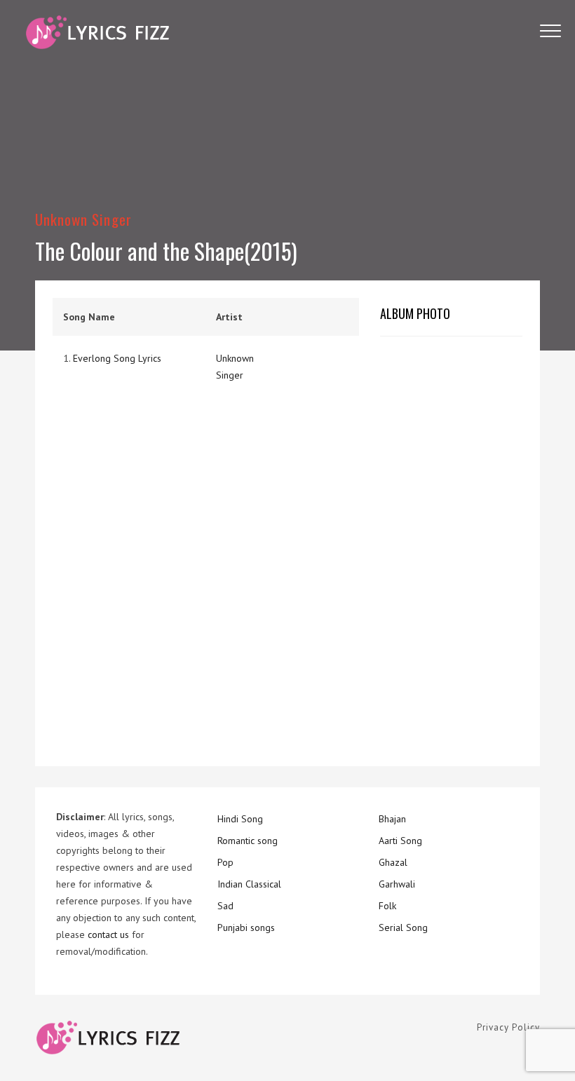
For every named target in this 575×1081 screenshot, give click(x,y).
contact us (108, 934)
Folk (387, 905)
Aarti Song (400, 840)
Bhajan (392, 819)
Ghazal (393, 862)
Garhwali (397, 884)
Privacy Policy (508, 1027)
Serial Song (403, 927)
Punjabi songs (246, 927)
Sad (225, 905)
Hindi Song (240, 819)
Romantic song (247, 840)
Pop (225, 862)
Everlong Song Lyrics (117, 358)
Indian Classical (249, 884)
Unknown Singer (83, 219)
